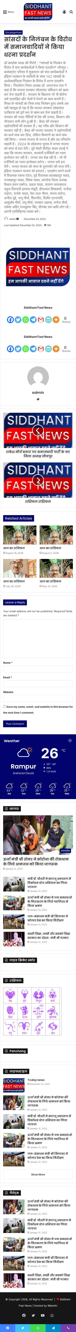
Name (7, 662)
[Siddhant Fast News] (38, 12)
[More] (56, 317)
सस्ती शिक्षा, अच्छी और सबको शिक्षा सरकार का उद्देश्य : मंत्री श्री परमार (48, 936)
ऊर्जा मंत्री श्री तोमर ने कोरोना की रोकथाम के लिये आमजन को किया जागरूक (36, 862)
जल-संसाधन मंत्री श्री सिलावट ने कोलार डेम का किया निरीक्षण (47, 918)
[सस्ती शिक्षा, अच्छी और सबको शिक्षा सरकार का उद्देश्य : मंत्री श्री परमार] (14, 939)
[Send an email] (17, 218)
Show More (38, 1174)
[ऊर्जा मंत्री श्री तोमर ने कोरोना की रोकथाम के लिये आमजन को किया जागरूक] (14, 1102)
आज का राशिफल (14, 548)
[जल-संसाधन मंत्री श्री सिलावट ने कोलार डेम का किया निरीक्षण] (14, 921)
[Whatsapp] (25, 317)
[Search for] (71, 13)
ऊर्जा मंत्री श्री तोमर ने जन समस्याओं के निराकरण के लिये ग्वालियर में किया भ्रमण (49, 902)
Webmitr (52, 1305)
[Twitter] (18, 317)
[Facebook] (10, 317)
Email (7, 677)
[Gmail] (40, 317)
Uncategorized (13, 32)
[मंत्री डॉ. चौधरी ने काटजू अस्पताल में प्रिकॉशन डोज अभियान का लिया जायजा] (14, 884)
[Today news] (14, 1085)
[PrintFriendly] (48, 317)
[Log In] (64, 13)
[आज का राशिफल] (19, 534)
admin (12, 218)
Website (8, 692)
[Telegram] (33, 317)
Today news (36, 1080)
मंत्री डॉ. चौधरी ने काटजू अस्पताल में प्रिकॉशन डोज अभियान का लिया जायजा (49, 883)
